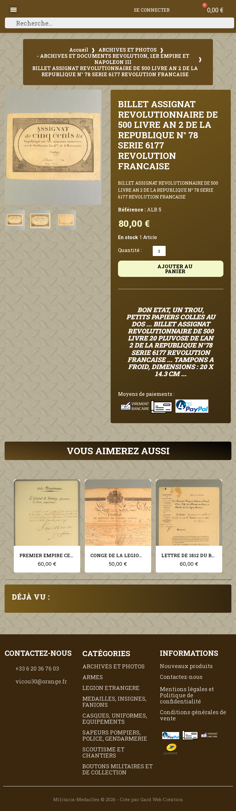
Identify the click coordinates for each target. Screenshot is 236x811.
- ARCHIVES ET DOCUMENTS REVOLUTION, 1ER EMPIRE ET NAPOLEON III (113, 59)
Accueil (78, 50)
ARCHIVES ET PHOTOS (127, 50)
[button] (12, 147)
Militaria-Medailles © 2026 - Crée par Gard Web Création (118, 799)
